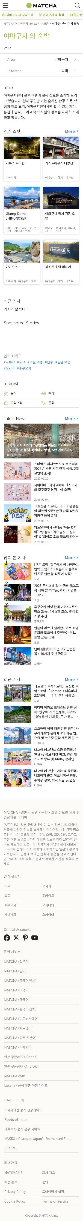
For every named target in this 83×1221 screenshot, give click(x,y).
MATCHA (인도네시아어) (21, 1018)
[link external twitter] (17, 939)
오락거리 (17, 402)
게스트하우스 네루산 (59, 163)
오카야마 (48, 914)
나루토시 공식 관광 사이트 (22, 1129)
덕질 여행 (36, 362)
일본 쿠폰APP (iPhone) (21, 1056)
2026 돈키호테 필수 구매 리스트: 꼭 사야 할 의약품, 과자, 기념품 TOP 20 (56, 590)
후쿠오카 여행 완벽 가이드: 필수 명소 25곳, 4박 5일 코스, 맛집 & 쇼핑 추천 (56, 611)
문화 (51, 402)
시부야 (10, 362)
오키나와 (48, 905)
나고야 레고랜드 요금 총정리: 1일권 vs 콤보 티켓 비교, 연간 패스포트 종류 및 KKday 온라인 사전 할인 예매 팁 (56, 756)
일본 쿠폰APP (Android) (21, 1066)
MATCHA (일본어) (17, 961)
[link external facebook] (8, 939)
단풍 (50, 362)
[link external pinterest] (26, 939)
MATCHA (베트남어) (18, 1028)
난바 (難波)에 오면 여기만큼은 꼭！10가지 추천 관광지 (55, 651)
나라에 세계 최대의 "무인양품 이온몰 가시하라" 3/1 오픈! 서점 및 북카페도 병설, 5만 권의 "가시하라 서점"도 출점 (41, 450)
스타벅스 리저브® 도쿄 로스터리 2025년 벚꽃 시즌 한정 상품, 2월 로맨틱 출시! (56, 468)
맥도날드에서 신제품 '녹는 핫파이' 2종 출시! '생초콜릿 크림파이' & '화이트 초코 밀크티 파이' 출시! (55, 534)
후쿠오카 (25, 368)
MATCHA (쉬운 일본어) (20, 1037)
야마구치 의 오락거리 (19, 15)
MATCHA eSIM (14, 1075)
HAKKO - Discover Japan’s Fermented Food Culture (37, 1143)
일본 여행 (63, 362)
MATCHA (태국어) (17, 990)
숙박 (51, 393)
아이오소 (12, 266)
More (70, 131)
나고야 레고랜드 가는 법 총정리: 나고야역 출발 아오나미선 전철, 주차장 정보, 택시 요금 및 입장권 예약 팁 (56, 777)
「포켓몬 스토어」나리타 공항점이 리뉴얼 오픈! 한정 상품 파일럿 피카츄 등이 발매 (56, 511)
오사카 (10, 368)
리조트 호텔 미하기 (58, 266)
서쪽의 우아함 (15, 163)
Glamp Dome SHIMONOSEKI (16, 216)
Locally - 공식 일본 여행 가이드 (26, 1085)
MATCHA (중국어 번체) (20, 980)
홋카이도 (48, 895)
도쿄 (22, 362)
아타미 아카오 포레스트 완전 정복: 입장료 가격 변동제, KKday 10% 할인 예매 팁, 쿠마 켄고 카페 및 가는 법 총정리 (55, 714)
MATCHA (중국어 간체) (20, 1009)
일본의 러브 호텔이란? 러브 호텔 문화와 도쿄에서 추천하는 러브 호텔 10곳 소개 (56, 632)
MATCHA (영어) (15, 971)
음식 (14, 393)
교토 (7, 895)
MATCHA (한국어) (17, 999)
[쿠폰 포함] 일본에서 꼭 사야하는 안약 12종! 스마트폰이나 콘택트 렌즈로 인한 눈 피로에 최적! (56, 569)
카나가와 (10, 914)
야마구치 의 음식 (53, 15)
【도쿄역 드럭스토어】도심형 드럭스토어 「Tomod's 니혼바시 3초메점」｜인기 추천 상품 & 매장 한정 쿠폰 (56, 693)
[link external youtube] (35, 939)
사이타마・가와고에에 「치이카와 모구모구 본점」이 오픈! (55, 487)
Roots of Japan (16, 1119)
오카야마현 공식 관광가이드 (23, 1110)
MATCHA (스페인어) (18, 1047)
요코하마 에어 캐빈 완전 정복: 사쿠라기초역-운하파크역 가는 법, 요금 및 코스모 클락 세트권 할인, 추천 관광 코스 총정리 (56, 735)
